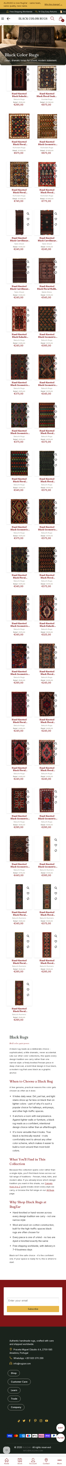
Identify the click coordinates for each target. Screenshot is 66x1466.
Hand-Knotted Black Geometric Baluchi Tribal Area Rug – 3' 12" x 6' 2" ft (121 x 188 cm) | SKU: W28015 (19, 383)
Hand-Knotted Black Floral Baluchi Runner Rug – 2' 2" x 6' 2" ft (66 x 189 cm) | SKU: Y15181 (47, 961)
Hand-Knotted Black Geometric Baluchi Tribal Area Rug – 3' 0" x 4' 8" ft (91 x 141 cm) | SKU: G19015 (19, 672)
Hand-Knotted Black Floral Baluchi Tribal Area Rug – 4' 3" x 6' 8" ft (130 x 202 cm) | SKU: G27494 (47, 576)
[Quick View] (28, 69)
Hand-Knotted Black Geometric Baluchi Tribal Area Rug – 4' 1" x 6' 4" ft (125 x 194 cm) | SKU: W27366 (19, 432)
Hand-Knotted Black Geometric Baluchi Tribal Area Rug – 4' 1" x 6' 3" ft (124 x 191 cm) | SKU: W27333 (47, 528)
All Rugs (50, 1190)
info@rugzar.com (33, 1450)
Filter (61, 1438)
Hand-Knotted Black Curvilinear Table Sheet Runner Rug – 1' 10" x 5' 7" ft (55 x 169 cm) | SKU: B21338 (19, 239)
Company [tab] (16, 1407)
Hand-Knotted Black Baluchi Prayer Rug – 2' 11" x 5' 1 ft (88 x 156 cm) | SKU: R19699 (19, 335)
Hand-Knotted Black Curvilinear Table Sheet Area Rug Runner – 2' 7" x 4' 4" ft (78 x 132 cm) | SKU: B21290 (19, 287)
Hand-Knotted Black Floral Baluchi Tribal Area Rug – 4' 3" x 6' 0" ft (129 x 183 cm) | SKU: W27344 (19, 480)
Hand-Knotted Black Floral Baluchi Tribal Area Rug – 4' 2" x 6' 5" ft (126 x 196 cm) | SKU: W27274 (19, 576)
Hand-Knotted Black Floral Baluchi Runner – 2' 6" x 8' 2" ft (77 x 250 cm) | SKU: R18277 (47, 913)
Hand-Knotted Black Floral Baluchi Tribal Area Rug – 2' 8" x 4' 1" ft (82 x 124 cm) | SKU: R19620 (47, 721)
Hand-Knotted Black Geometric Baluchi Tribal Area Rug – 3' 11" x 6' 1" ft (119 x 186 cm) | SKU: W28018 (47, 335)
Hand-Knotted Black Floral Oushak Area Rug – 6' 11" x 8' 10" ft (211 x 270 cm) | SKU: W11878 (47, 95)
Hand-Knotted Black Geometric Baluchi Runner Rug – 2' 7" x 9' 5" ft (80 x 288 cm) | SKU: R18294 (47, 865)
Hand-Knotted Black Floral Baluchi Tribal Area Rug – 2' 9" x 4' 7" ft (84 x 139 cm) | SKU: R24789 (19, 721)
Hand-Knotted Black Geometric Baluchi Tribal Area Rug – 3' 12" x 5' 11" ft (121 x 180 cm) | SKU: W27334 (19, 528)
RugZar (27, 1447)
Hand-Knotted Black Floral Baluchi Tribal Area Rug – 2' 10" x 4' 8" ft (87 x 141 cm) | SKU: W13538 (47, 672)
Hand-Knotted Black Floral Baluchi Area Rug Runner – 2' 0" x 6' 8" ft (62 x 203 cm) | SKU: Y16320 (19, 961)
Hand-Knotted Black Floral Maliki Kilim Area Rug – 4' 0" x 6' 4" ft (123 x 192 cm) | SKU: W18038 (47, 287)
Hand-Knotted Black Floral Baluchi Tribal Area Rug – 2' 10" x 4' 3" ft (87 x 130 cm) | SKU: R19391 (47, 769)
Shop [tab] (14, 1373)
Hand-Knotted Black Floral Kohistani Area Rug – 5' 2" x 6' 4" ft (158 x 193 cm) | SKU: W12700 (19, 143)
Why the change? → (53, 4)
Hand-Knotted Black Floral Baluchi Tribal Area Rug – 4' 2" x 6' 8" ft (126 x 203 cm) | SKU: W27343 (47, 480)
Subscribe (33, 1309)
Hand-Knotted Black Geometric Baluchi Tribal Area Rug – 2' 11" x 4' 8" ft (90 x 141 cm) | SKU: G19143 (19, 817)
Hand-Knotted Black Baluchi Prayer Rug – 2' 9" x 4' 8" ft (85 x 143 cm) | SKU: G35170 (19, 95)
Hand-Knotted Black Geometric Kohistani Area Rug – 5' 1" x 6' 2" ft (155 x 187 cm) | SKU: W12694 (47, 143)
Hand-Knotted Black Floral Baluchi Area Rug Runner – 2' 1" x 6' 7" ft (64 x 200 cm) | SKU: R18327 (19, 1010)
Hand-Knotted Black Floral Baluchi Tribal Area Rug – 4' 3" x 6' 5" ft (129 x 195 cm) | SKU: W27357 (47, 432)
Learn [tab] (14, 1390)
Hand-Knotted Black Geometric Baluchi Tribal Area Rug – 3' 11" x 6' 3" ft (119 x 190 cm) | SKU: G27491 (19, 624)
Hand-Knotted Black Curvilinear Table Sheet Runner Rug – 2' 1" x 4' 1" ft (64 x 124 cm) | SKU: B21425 (47, 239)
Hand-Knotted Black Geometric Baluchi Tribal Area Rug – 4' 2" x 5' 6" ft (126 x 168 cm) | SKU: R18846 (19, 865)
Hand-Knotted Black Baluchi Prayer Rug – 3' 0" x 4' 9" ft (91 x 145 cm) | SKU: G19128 (47, 624)
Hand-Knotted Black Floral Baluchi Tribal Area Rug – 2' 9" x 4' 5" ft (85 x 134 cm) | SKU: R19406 (19, 769)
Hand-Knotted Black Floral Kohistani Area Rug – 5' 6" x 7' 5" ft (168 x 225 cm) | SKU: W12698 (19, 191)
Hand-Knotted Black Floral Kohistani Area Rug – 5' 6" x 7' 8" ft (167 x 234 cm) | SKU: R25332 (47, 191)
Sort (60, 1428)
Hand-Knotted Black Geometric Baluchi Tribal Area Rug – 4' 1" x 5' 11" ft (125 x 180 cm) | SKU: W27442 (47, 383)
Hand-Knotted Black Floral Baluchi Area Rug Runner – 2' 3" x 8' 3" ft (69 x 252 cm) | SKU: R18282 (19, 913)
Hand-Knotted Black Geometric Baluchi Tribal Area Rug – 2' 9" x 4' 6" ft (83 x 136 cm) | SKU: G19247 (47, 817)
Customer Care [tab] (19, 1381)
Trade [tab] (14, 1398)
